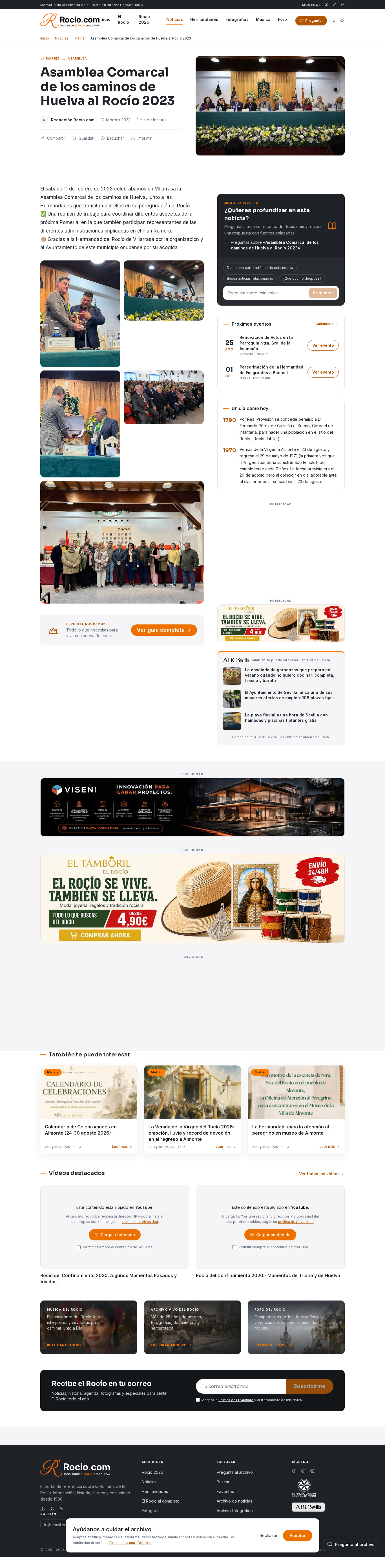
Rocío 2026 (144, 19)
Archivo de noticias (234, 1501)
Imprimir (145, 138)
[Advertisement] (281, 547)
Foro (282, 19)
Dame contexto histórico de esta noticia (260, 268)
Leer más (120, 1146)
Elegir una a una (122, 1543)
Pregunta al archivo (235, 1472)
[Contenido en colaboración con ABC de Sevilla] (308, 1507)
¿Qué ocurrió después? (302, 278)
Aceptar (298, 1535)
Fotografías (237, 19)
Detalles (144, 1543)
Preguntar (323, 292)
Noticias (174, 19)
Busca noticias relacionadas (250, 278)
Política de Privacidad (236, 1400)
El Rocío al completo (161, 1501)
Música (263, 19)
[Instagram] (342, 4)
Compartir (56, 138)
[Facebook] (326, 4)
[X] (334, 4)
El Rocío (123, 19)
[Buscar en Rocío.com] (342, 20)
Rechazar (268, 1535)
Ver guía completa (161, 630)
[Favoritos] (333, 20)
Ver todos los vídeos (319, 1173)
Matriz (79, 38)
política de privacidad (140, 1222)
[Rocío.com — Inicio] (69, 20)
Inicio (104, 19)
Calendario (324, 324)
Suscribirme (310, 1386)
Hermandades (204, 19)
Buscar (223, 1481)
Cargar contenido (117, 1236)
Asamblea (77, 58)
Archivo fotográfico (235, 1510)
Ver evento (325, 346)
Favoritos (225, 1491)
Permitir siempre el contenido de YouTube (118, 1247)
